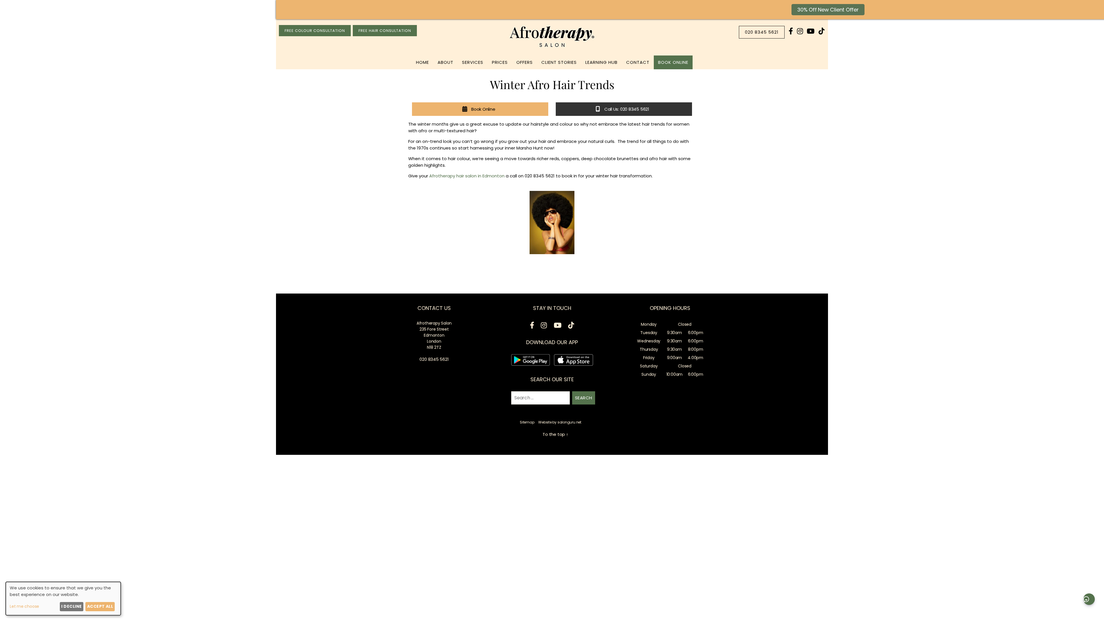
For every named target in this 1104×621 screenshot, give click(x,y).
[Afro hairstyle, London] (552, 222)
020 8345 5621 (762, 32)
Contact (637, 62)
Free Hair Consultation (385, 30)
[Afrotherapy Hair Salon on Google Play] (530, 361)
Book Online (673, 62)
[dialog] (63, 598)
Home (422, 62)
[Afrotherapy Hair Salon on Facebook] (790, 31)
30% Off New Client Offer (828, 9)
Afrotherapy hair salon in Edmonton (467, 176)
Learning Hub (601, 62)
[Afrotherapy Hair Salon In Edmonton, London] (552, 47)
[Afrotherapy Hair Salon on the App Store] (573, 361)
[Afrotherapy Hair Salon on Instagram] (800, 31)
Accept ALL (100, 606)
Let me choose (24, 606)
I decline (71, 606)
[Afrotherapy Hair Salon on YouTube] (810, 31)
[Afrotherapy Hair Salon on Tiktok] (821, 31)
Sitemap (527, 422)
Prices (500, 62)
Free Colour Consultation (315, 30)
